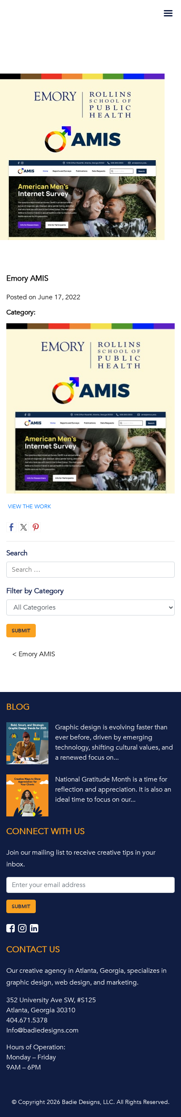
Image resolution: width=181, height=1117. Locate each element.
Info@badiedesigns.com (42, 1030)
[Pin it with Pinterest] (36, 527)
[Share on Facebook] (11, 527)
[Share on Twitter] (24, 527)
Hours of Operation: (35, 1047)
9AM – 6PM (23, 1067)
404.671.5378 (27, 1020)
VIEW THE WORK (29, 506)
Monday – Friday (31, 1057)
